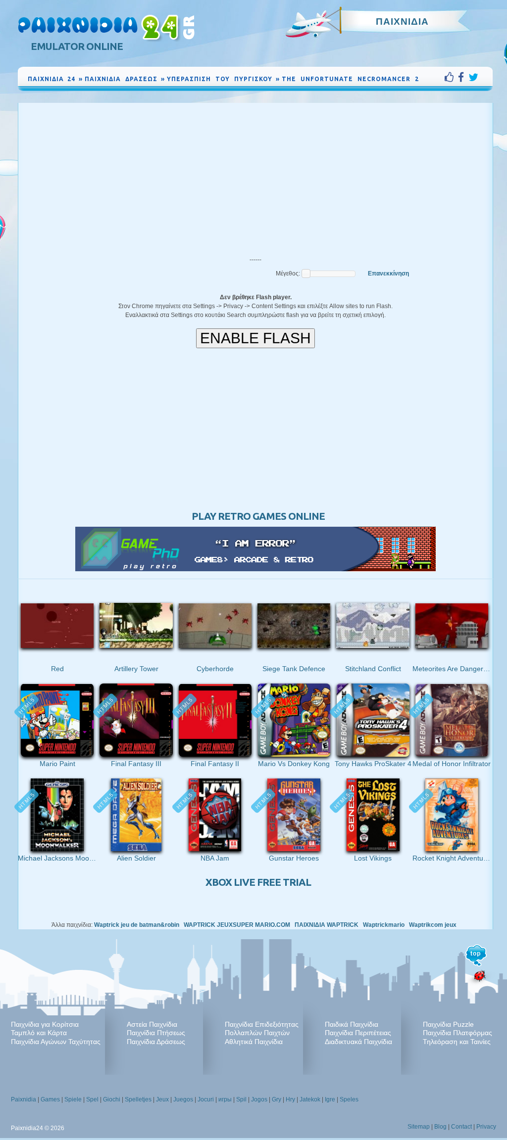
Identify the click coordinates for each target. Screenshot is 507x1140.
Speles (349, 1099)
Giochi (111, 1099)
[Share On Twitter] (473, 77)
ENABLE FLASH (255, 338)
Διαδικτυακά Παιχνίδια (358, 1042)
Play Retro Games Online (258, 516)
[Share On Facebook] (463, 77)
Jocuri (206, 1099)
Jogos (259, 1099)
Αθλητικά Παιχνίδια (254, 1042)
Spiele (73, 1099)
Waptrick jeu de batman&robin (136, 924)
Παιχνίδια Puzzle (448, 1024)
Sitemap (418, 1126)
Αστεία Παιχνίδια (152, 1024)
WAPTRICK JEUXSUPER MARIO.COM (237, 924)
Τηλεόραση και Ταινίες (457, 1042)
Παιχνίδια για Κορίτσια (45, 1024)
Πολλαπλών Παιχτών (257, 1033)
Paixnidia (23, 1099)
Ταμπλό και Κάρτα (39, 1033)
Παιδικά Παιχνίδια (351, 1024)
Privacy (486, 1126)
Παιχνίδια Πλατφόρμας (457, 1033)
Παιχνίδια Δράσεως (156, 1042)
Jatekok (310, 1099)
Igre (330, 1099)
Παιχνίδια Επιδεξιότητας (262, 1024)
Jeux (162, 1099)
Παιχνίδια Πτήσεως (156, 1033)
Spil (241, 1099)
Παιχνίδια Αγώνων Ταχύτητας (56, 1042)
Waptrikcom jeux (432, 924)
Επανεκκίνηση (388, 273)
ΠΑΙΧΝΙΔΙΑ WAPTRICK (326, 924)
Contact (461, 1126)
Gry (276, 1099)
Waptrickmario (384, 924)
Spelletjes (138, 1099)
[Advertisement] (255, 177)
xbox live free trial (258, 882)
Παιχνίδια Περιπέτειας (358, 1033)
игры (225, 1099)
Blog (440, 1126)
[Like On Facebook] (451, 77)
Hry (290, 1099)
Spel (92, 1099)
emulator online (77, 46)
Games (50, 1099)
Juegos (183, 1099)
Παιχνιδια (402, 21)
